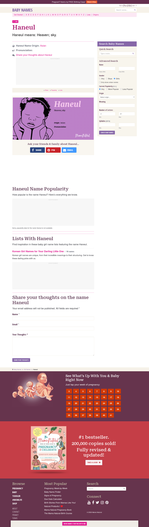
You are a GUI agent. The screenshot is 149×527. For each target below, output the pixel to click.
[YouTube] (89, 503)
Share (46, 90)
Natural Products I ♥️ (53, 506)
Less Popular (127, 89)
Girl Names (27, 369)
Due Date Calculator (53, 499)
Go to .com (127, 5)
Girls (118, 78)
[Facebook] (93, 503)
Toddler (16, 496)
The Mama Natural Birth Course (58, 513)
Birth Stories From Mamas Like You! (60, 502)
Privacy (15, 514)
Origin (101, 93)
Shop (14, 503)
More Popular (113, 89)
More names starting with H (74, 524)
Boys (110, 78)
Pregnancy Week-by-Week (55, 488)
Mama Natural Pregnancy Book (58, 509)
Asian (43, 45)
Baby (14, 492)
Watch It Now (91, 2)
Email (14, 324)
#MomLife (17, 499)
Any (102, 78)
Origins (96, 14)
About (14, 508)
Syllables (104, 121)
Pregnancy (17, 488)
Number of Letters (106, 110)
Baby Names (22, 10)
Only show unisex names (109, 82)
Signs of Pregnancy (52, 495)
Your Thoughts (20, 334)
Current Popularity (108, 86)
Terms (14, 518)
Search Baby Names (107, 132)
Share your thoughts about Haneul (34, 54)
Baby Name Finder (52, 491)
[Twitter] (97, 503)
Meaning (102, 101)
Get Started (18, 14)
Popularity (54, 90)
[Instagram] (102, 503)
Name (15, 314)
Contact (15, 511)
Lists (88, 14)
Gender (101, 75)
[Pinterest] (107, 503)
